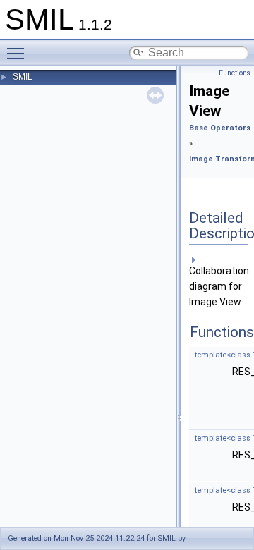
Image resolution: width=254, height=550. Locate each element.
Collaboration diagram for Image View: (218, 286)
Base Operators (219, 128)
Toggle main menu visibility (18, 53)
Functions (234, 73)
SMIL (22, 77)
